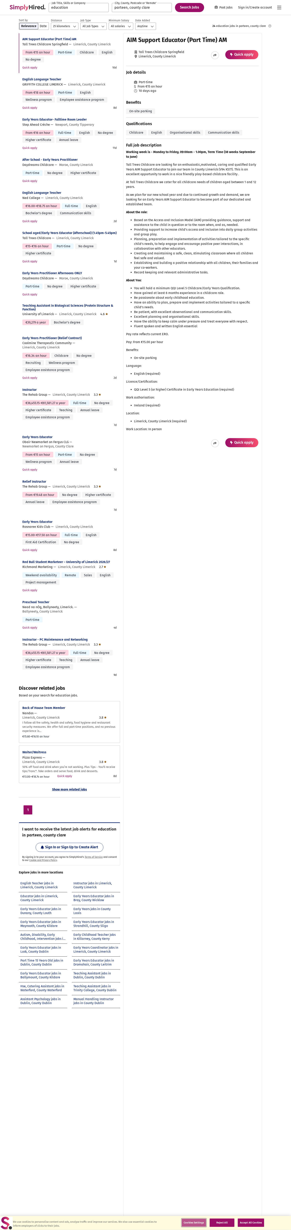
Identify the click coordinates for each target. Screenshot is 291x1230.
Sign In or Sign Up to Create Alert (71, 847)
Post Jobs (225, 7)
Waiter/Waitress (34, 752)
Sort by (23, 20)
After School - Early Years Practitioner (50, 160)
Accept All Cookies (251, 1222)
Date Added (142, 20)
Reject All (222, 1222)
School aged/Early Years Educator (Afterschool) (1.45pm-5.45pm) (69, 233)
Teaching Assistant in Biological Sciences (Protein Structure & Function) (67, 307)
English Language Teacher (41, 79)
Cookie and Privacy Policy (43, 860)
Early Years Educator (37, 437)
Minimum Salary (119, 20)
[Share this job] (215, 55)
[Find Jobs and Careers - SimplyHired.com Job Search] (28, 7)
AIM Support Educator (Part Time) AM (49, 39)
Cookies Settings (194, 1222)
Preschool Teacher (35, 602)
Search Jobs (189, 7)
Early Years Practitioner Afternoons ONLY (52, 273)
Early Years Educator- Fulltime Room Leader (54, 119)
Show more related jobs (69, 789)
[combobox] (79, 7)
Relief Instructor (34, 481)
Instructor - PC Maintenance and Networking (55, 639)
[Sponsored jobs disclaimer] (269, 26)
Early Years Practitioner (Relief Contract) (52, 338)
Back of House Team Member (43, 708)
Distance (56, 20)
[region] (145, 1223)
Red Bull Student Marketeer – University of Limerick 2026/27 (66, 562)
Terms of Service (94, 857)
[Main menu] (279, 7)
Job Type (85, 20)
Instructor (29, 390)
